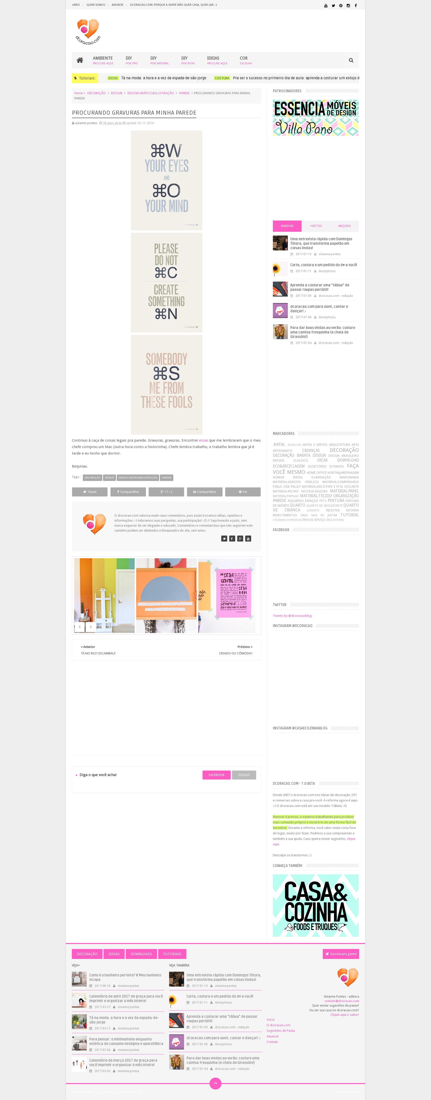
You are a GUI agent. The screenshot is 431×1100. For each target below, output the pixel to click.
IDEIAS (217, 60)
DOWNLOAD (348, 460)
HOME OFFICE (317, 472)
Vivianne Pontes (348, 1092)
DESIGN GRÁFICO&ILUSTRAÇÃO (150, 93)
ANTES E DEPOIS (315, 445)
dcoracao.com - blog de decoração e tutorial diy (106, 1092)
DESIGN (116, 93)
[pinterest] (340, 5)
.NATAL (279, 444)
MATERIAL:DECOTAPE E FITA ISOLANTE (330, 486)
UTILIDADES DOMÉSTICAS (287, 519)
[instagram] (348, 5)
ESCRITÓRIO (317, 466)
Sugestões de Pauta (281, 1030)
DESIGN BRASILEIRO (343, 456)
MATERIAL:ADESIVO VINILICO (296, 482)
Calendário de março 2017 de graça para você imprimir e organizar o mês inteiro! (123, 1062)
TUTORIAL (349, 515)
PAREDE (184, 93)
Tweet (92, 492)
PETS (323, 501)
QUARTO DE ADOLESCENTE (325, 505)
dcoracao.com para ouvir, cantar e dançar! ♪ (224, 1038)
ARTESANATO (282, 451)
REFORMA (352, 510)
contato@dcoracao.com (341, 1001)
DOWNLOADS (141, 954)
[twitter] (333, 5)
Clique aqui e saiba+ (344, 1015)
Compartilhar (129, 492)
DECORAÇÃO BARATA (291, 455)
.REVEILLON (294, 444)
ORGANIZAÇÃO (346, 495)
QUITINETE (313, 510)
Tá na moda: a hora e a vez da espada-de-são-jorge (162, 78)
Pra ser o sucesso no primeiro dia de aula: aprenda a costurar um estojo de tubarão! (303, 78)
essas (203, 440)
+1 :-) (168, 492)
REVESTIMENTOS (285, 515)
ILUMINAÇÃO (321, 477)
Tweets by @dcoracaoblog (292, 616)
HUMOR (278, 477)
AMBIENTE (103, 60)
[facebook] (355, 5)
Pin (245, 492)
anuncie (117, 4)
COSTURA (221, 78)
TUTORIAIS (172, 954)
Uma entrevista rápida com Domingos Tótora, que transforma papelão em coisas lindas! (321, 243)
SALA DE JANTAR (324, 515)
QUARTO (297, 505)
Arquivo (344, 226)
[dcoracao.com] (224, 539)
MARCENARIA (349, 477)
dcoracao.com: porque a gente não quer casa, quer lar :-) (173, 4)
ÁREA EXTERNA (335, 519)
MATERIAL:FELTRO (286, 491)
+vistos (316, 226)
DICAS (111, 78)
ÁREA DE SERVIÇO (313, 520)
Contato (272, 1042)
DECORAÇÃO (96, 93)
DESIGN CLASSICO (290, 460)
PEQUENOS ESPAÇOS (303, 501)
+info (76, 4)
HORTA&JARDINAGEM (343, 472)
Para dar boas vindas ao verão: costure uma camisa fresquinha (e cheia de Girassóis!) (322, 332)
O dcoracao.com (279, 1025)
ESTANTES (336, 466)
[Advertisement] (166, 702)
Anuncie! (273, 1036)
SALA (304, 515)
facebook (216, 775)
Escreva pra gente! (343, 954)
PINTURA (336, 500)
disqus (244, 775)
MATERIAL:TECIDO (316, 495)
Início (271, 1019)
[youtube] (326, 5)
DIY (132, 60)
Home (78, 93)
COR (246, 60)
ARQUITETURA (339, 445)
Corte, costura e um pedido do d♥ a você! (323, 265)
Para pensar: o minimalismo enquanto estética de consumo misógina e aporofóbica (126, 1041)
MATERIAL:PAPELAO (286, 496)
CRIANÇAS (311, 450)
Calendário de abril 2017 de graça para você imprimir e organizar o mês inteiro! (126, 998)
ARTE (355, 445)
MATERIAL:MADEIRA (314, 491)
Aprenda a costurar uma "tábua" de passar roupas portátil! (319, 287)
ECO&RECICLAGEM (289, 466)
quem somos (96, 4)
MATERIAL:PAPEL (344, 491)
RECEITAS (333, 510)
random (287, 226)
